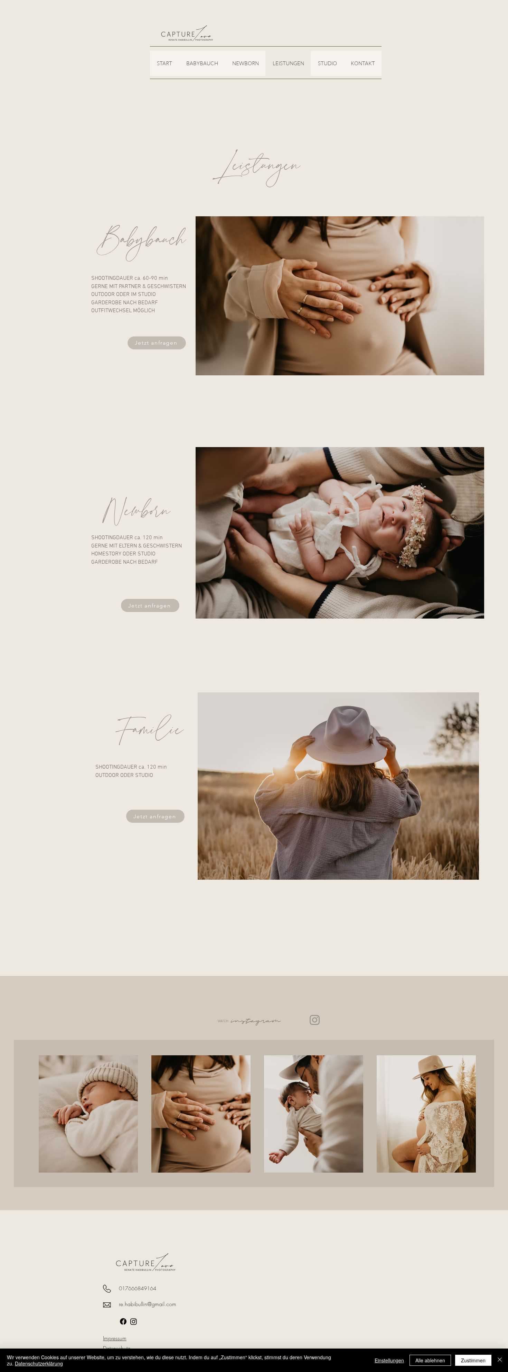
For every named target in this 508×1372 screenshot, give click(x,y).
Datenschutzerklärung (39, 1363)
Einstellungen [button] (389, 1360)
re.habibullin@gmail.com (147, 1304)
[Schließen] (500, 1360)
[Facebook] (123, 1321)
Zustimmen (473, 1360)
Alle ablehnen (430, 1360)
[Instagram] (314, 1020)
